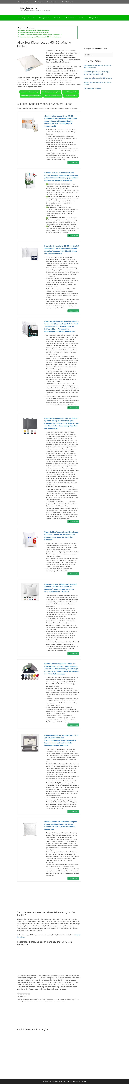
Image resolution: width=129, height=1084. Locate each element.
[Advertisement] (49, 896)
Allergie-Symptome (23, 1)
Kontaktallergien (51, 1)
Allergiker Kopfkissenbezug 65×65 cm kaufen (34, 32)
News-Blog (21, 18)
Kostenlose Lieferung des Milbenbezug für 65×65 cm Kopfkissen (40, 37)
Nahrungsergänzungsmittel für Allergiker (98, 78)
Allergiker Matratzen (71, 95)
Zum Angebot (74, 162)
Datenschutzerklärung (73, 1081)
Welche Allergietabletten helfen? (31, 95)
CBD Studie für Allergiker (92, 88)
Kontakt (84, 1081)
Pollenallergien (38, 1)
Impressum (62, 1081)
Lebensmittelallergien (67, 1)
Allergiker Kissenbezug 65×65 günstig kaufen (34, 30)
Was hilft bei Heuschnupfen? (51, 92)
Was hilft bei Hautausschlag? (30, 92)
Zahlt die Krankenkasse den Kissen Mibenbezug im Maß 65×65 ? (41, 34)
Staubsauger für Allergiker (53, 95)
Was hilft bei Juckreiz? (70, 92)
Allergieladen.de (28, 8)
